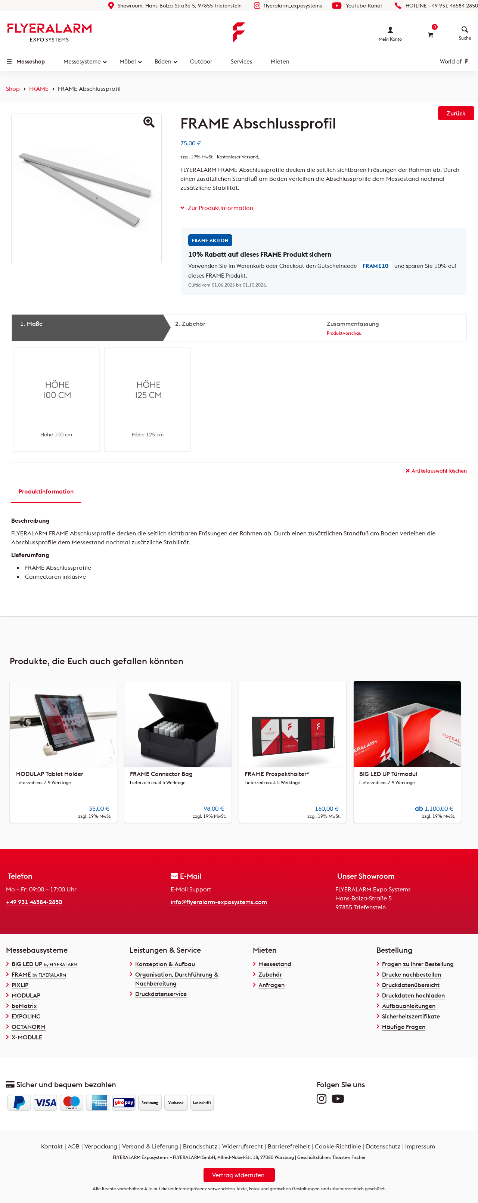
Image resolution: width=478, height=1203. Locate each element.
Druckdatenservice (161, 994)
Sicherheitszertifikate (411, 1016)
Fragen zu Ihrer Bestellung (418, 964)
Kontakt (52, 1146)
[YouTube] (340, 1100)
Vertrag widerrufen (238, 1175)
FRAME (39, 88)
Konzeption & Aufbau (165, 964)
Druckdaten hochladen (413, 995)
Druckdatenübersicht (411, 985)
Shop (13, 88)
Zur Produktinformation (220, 207)
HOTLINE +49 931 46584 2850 (442, 5)
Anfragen (271, 985)
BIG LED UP (44, 964)
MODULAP (26, 995)
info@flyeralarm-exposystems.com (219, 902)
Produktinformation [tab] (46, 491)
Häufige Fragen (403, 1026)
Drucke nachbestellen (411, 974)
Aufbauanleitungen (408, 1005)
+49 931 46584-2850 (34, 902)
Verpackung (100, 1146)
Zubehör (270, 974)
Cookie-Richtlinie (338, 1146)
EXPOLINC (26, 1016)
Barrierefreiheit (289, 1146)
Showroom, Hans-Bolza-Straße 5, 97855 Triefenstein (180, 5)
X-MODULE (27, 1037)
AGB (74, 1146)
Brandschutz (200, 1146)
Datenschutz (383, 1146)
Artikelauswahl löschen (439, 470)
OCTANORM (29, 1026)
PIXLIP (20, 985)
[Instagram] (323, 1100)
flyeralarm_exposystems (293, 5)
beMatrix (24, 1005)
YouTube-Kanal (364, 5)
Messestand (274, 964)
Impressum (420, 1146)
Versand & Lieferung (150, 1146)
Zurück (456, 113)
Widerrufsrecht (242, 1146)
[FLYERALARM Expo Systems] (49, 32)
